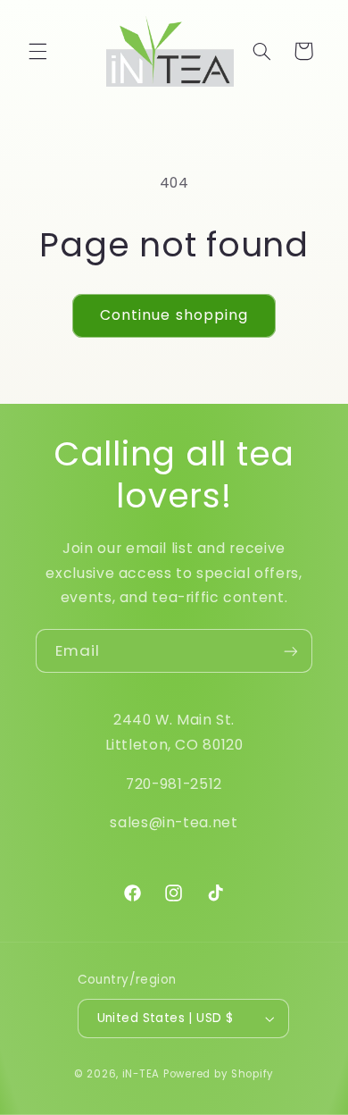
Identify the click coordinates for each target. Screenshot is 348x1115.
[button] (37, 50)
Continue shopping (174, 315)
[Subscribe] (290, 651)
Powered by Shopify (218, 1074)
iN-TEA (141, 1074)
